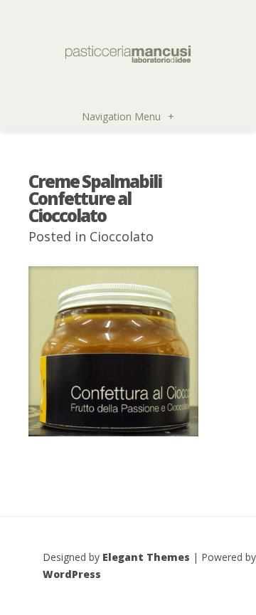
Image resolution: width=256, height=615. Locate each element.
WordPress (72, 574)
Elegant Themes (146, 557)
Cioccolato (122, 236)
